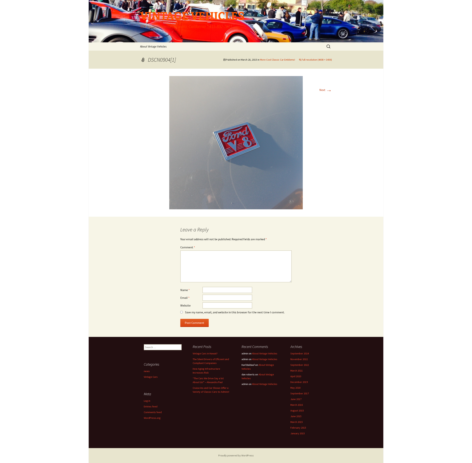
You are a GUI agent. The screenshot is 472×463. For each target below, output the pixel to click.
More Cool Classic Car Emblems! (277, 59)
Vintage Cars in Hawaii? (205, 353)
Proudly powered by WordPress (236, 455)
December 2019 (299, 382)
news (147, 371)
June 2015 (295, 416)
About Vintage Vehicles (153, 46)
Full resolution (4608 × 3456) (317, 59)
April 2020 (295, 376)
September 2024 (299, 353)
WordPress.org (152, 418)
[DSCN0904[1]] (236, 142)
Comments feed (153, 412)
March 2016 (296, 404)
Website (185, 305)
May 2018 (295, 387)
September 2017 (299, 393)
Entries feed (150, 406)
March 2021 (296, 370)
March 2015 (296, 422)
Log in (147, 400)
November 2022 (299, 359)
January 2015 (297, 433)
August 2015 (297, 410)
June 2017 (295, 399)
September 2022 (299, 365)
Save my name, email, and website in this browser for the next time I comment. (235, 312)
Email (185, 298)
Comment (187, 247)
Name (185, 290)
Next (325, 90)
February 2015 (298, 427)
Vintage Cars (151, 377)
